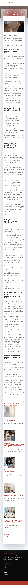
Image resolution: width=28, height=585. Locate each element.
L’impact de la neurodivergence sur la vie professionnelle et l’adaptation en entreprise (13, 521)
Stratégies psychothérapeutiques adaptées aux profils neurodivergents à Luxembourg (14, 445)
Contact (5, 567)
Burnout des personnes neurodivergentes (11, 470)
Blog (5, 565)
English (5, 572)
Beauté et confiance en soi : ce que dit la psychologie (13, 419)
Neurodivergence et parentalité (14, 496)
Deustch (6, 570)
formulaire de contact (13, 559)
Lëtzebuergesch (7, 574)
